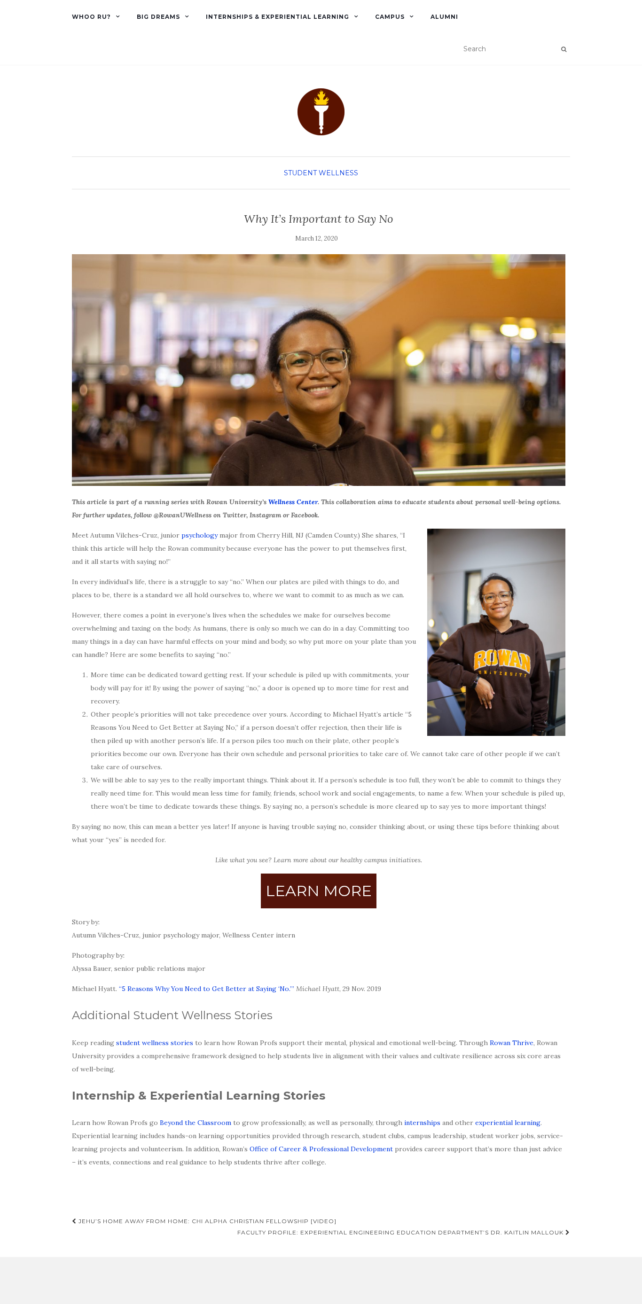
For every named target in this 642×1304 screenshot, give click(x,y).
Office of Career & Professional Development (321, 1149)
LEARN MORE (319, 891)
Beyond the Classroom (195, 1122)
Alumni (444, 16)
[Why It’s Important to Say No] (318, 370)
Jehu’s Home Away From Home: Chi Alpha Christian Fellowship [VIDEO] (207, 1221)
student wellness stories (154, 1043)
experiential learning (507, 1122)
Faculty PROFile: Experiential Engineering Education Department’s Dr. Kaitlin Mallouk (401, 1232)
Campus (390, 16)
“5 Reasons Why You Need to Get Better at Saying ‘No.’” (207, 988)
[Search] (563, 49)
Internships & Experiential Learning (277, 16)
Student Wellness (321, 173)
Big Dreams (158, 16)
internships (422, 1122)
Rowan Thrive (511, 1043)
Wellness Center (293, 502)
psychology (199, 535)
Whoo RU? (91, 16)
